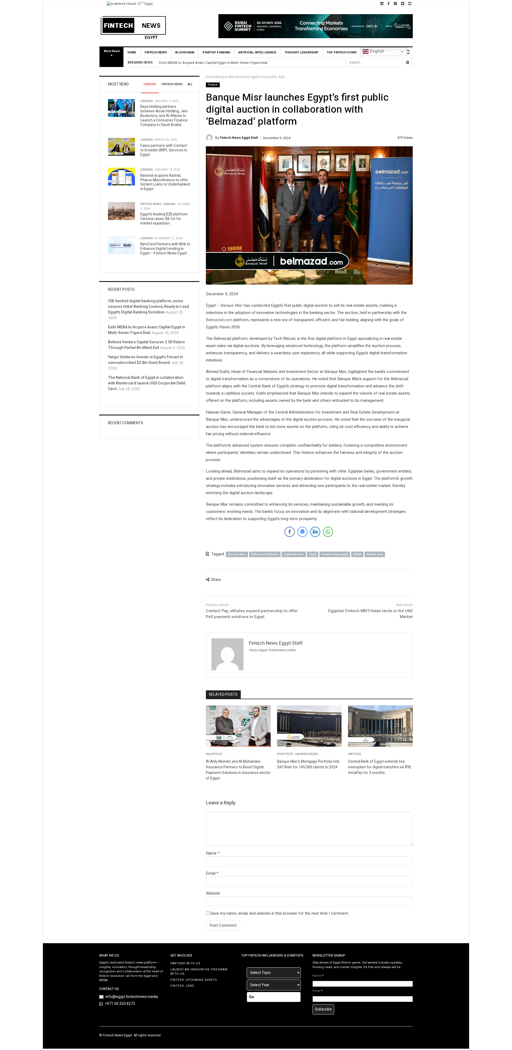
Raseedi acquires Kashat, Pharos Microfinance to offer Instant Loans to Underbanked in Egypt (165, 182)
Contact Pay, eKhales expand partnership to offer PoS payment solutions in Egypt (252, 614)
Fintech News (156, 52)
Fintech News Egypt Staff (239, 137)
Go (251, 997)
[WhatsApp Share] (328, 532)
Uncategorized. (307, 754)
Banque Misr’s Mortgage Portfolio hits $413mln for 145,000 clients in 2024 (308, 764)
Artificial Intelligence (257, 52)
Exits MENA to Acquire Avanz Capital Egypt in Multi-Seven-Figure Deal (213, 62)
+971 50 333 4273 (120, 1003)
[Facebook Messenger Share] (302, 532)
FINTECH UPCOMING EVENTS (193, 980)
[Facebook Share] (290, 532)
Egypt (312, 554)
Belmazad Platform (264, 554)
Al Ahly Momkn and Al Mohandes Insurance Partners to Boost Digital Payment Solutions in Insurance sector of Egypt (238, 770)
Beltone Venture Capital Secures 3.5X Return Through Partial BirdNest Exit (146, 345)
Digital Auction (294, 554)
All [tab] (190, 84)
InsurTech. (214, 754)
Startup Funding (216, 52)
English (376, 51)
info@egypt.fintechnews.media (132, 997)
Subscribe (323, 1009)
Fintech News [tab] (172, 84)
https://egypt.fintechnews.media (272, 650)
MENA (357, 554)
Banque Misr (232, 305)
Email (210, 873)
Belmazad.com (219, 320)
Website (213, 893)
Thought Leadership (301, 52)
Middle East (375, 554)
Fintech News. (151, 204)
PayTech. (355, 754)
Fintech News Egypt (335, 554)
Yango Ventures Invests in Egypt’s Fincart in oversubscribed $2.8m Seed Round (145, 359)
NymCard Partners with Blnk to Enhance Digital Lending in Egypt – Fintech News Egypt (165, 248)
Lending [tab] (150, 84)
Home (131, 52)
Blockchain (184, 52)
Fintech (213, 85)
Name (211, 853)
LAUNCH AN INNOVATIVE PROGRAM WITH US (198, 971)
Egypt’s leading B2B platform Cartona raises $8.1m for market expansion (163, 218)
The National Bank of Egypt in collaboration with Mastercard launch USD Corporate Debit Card (146, 383)
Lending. (147, 101)
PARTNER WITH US (185, 963)
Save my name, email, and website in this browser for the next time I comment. (279, 913)
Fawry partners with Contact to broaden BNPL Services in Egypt (163, 150)
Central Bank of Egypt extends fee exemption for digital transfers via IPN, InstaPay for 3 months (379, 767)
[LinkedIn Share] (315, 532)
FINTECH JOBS (182, 986)
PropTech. (285, 754)
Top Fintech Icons (342, 52)
